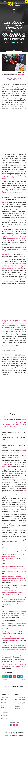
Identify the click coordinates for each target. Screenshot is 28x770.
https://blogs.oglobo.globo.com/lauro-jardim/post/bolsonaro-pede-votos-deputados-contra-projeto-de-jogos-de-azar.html (14, 578)
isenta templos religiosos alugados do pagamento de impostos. (14, 176)
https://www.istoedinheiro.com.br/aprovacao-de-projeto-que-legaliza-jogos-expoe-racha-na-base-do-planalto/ (14, 638)
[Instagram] (14, 12)
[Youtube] (15, 12)
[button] (14, 9)
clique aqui (21, 74)
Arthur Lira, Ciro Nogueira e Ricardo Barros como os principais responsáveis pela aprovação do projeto (14, 266)
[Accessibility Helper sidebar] (26, 1)
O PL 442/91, (5, 202)
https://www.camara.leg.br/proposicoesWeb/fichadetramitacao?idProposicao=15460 (14, 556)
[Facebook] (12, 12)
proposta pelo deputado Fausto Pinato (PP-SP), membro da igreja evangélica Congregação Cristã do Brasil (14, 424)
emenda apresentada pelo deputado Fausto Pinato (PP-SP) (14, 190)
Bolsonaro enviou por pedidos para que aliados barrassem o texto (14, 252)
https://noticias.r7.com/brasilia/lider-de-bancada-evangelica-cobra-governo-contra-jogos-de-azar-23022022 (14, 647)
